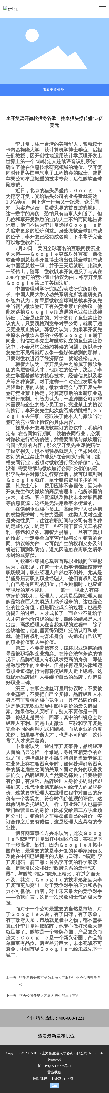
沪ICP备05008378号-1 (54, 1066)
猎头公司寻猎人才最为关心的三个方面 (49, 995)
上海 (69, 1079)
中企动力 (58, 1079)
